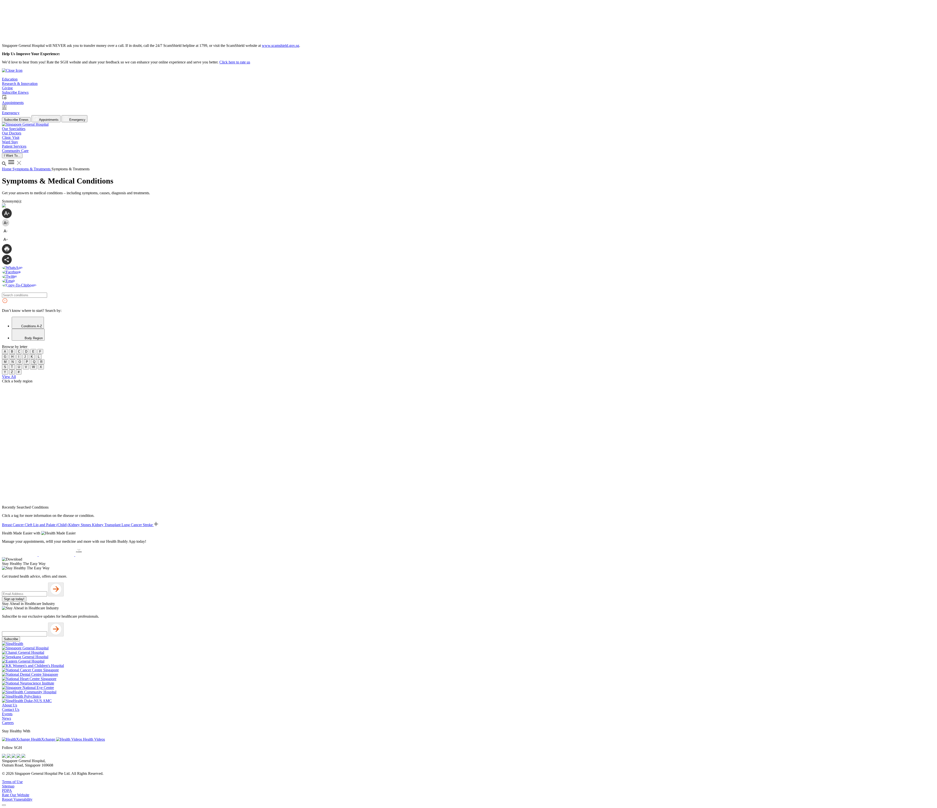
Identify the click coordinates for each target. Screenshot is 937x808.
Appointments (48, 120)
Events (7, 714)
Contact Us (10, 709)
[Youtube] (9, 756)
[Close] (4, 805)
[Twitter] (19, 756)
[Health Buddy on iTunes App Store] (20, 555)
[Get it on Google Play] (57, 555)
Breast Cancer (13, 525)
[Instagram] (14, 756)
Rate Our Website (15, 795)
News (6, 718)
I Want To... (12, 155)
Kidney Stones (80, 525)
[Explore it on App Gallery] (93, 555)
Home (7, 169)
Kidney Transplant (107, 525)
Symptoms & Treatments (31, 169)
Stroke (148, 525)
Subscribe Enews (16, 120)
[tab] (28, 323)
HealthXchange (43, 739)
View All (9, 377)
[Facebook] (4, 756)
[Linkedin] (23, 756)
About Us (9, 705)
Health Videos (93, 739)
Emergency (76, 120)
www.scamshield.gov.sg (280, 45)
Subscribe (11, 639)
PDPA (7, 790)
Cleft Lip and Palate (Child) (46, 525)
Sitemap (8, 786)
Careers (8, 723)
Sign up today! (14, 599)
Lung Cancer (132, 525)
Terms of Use (12, 782)
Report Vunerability (17, 799)
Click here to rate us (234, 62)
